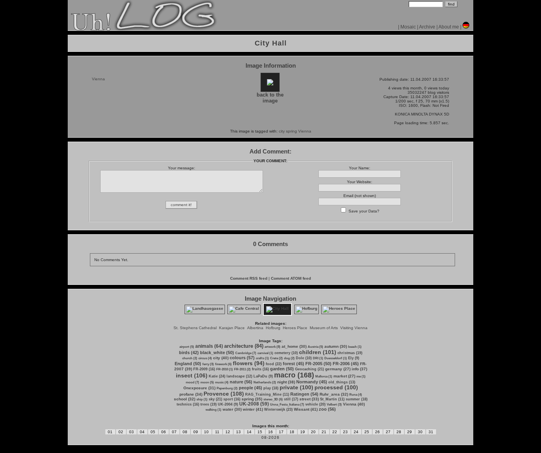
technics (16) (188, 404)
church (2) (189, 358)
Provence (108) (224, 393)
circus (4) (205, 358)
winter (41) (253, 409)
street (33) (309, 399)
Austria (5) (315, 347)
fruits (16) (260, 369)
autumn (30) (335, 346)
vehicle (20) (315, 404)
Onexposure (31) (199, 388)
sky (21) (215, 399)
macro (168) (294, 375)
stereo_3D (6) (273, 399)
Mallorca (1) (323, 376)
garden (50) (282, 368)
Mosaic (408, 27)
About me (448, 27)
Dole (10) (304, 358)
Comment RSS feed (248, 278)
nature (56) (241, 381)
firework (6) (223, 364)
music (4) (222, 382)
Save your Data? (364, 211)
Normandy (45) (311, 381)
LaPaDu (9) (263, 376)
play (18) (270, 388)
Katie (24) (217, 376)
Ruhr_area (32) (334, 394)
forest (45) (293, 363)
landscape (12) (239, 376)
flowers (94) (249, 363)
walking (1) (213, 409)
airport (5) (186, 347)
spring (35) (252, 399)
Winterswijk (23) (278, 409)
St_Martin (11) (332, 399)
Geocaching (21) (309, 369)
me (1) (361, 376)
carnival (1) (265, 353)
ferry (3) (208, 364)
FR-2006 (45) (346, 363)
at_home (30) (294, 346)
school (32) (184, 399)
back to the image (270, 98)
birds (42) (189, 352)
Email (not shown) (359, 195)
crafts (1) (262, 358)
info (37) (359, 369)
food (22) (274, 364)
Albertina (255, 328)
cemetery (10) (286, 353)
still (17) (291, 399)
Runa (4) (355, 394)
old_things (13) (341, 382)
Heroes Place (295, 328)
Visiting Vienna (354, 328)
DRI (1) (318, 358)
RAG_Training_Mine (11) (267, 394)
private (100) (296, 387)
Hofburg (273, 328)
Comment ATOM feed (291, 278)
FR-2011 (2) (242, 369)
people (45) (250, 387)
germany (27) (338, 369)
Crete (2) (276, 358)
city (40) (221, 358)
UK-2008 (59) (254, 404)
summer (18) (357, 399)
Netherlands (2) (264, 382)
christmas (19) (349, 353)
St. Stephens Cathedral (195, 328)
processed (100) (336, 387)
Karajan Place (232, 328)
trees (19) (208, 404)
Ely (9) (353, 358)
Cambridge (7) (245, 353)
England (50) (188, 363)
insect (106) (192, 375)
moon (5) (207, 382)
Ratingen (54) (304, 394)
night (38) (286, 382)
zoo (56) (327, 409)
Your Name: (359, 168)
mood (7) (192, 382)
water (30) (232, 409)
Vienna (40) (354, 404)
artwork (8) (272, 347)
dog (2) (289, 358)
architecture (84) (243, 346)
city (282, 131)
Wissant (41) (306, 409)
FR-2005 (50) (318, 363)
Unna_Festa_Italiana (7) (287, 404)
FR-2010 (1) (224, 369)
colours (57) (242, 357)
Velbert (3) (334, 404)
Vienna (304, 131)
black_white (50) (217, 352)
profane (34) (190, 394)
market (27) (344, 376)
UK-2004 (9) (228, 404)
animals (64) (209, 346)
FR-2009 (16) (204, 369)
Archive (427, 27)
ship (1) (202, 399)
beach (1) (355, 347)
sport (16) (231, 399)
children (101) (317, 352)
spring (291, 131)
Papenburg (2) (227, 388)
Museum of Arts (324, 328)
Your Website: (359, 182)
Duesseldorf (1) (335, 358)
